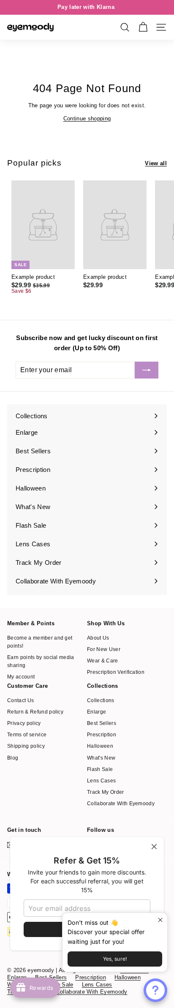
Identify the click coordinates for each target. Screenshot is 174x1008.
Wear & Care (102, 661)
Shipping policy (26, 746)
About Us (98, 638)
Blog (12, 758)
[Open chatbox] (155, 990)
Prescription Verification (115, 672)
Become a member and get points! (39, 642)
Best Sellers (101, 723)
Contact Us (20, 700)
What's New (101, 758)
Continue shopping (87, 118)
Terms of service (26, 735)
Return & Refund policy (35, 712)
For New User (103, 649)
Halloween (100, 746)
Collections (100, 700)
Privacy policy (24, 723)
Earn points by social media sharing (40, 661)
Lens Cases (101, 781)
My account (21, 677)
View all (156, 163)
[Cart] (143, 27)
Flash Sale (100, 769)
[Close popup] (160, 920)
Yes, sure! (115, 959)
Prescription (101, 735)
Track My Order (105, 792)
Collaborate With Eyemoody (121, 803)
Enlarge (96, 712)
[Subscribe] (146, 370)
